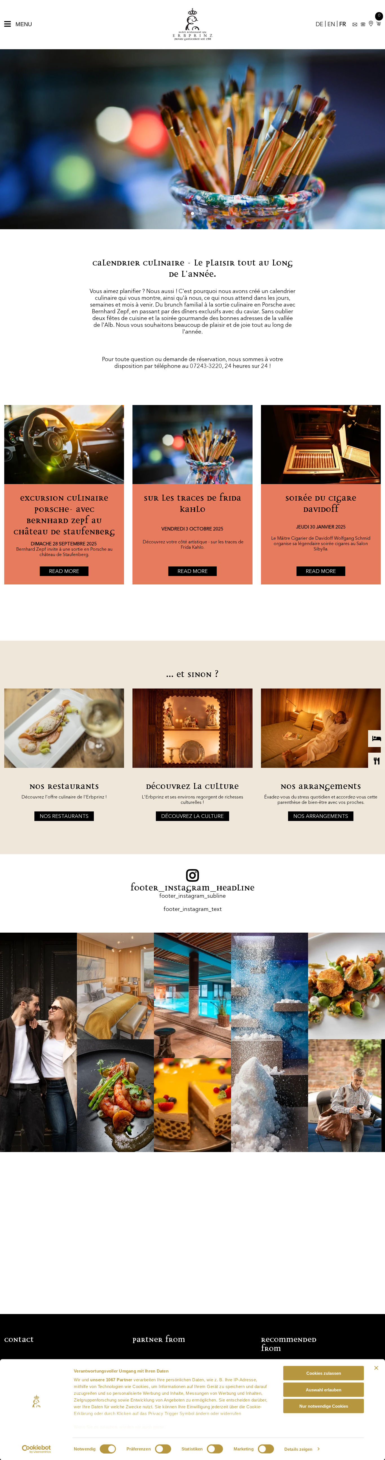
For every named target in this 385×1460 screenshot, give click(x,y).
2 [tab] (192, 213)
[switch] (163, 1448)
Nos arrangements (320, 816)
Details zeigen (298, 1448)
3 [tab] (200, 213)
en (331, 25)
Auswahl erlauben (323, 1389)
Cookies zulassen (323, 1373)
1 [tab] (184, 213)
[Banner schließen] (376, 1368)
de (319, 25)
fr (342, 25)
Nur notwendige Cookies (323, 1406)
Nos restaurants (64, 816)
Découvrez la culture (192, 816)
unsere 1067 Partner (111, 1379)
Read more (64, 571)
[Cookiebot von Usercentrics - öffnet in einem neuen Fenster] (36, 1449)
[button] (377, 24)
